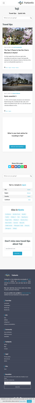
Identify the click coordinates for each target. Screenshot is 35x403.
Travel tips (12, 13)
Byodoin (24, 214)
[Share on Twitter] (9, 166)
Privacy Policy (22, 401)
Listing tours (7, 322)
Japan (10, 67)
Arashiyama (8, 214)
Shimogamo (8, 228)
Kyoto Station (8, 222)
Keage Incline (8, 220)
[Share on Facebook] (16, 166)
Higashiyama (24, 217)
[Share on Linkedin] (19, 166)
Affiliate (6, 320)
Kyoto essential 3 (10, 96)
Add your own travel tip (17, 146)
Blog (5, 346)
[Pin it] (25, 166)
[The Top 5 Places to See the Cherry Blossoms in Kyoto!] (17, 36)
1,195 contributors (22, 281)
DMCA (5, 361)
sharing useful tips (26, 293)
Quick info (21, 13)
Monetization (7, 305)
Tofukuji (14, 228)
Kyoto (17, 67)
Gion (18, 217)
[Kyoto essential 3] (17, 82)
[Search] (30, 18)
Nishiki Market (8, 225)
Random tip (6, 309)
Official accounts (8, 334)
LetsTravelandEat (17, 47)
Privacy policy (7, 356)
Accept (29, 401)
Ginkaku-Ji (13, 217)
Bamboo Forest (16, 214)
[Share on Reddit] (12, 166)
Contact (6, 348)
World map (6, 307)
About (5, 344)
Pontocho (27, 225)
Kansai (13, 67)
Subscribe (17, 253)
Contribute (6, 303)
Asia (7, 67)
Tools (5, 369)
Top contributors (8, 332)
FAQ (5, 317)
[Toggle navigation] (3, 3)
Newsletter (6, 336)
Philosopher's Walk (18, 225)
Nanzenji (16, 222)
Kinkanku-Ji (16, 220)
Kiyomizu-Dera (24, 220)
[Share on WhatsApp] (22, 166)
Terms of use (7, 358)
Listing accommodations (9, 324)
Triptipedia (28, 3)
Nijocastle (22, 222)
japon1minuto (16, 93)
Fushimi (7, 217)
